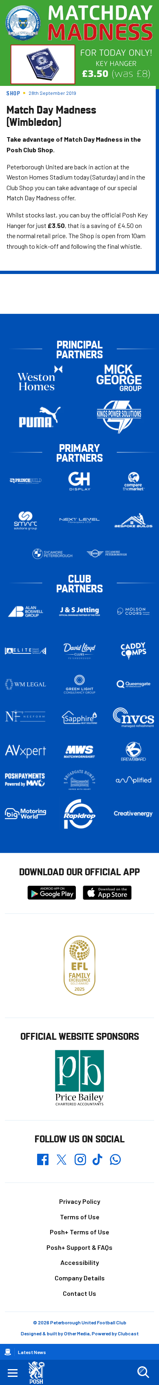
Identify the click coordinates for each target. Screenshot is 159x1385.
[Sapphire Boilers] (79, 717)
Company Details (80, 1278)
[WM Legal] (25, 684)
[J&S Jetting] (79, 611)
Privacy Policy (79, 1201)
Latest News (32, 1352)
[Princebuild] (25, 481)
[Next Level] (79, 521)
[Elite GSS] (25, 651)
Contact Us (79, 1293)
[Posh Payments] (25, 780)
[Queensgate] (133, 684)
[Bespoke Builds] (133, 521)
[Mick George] (119, 377)
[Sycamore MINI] (106, 553)
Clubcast (128, 1333)
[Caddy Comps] (133, 651)
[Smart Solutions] (25, 520)
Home (7, 1352)
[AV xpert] (25, 751)
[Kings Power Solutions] (119, 417)
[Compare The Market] (133, 481)
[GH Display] (79, 481)
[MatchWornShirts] (79, 752)
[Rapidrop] (79, 813)
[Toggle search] (143, 1372)
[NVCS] (133, 717)
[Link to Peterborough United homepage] (40, 1372)
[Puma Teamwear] (40, 417)
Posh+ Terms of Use (79, 1232)
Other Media (77, 1333)
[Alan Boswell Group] (25, 611)
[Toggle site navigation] (12, 1372)
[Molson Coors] (133, 611)
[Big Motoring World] (25, 813)
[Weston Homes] (40, 377)
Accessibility (79, 1262)
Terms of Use (79, 1217)
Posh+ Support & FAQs (79, 1247)
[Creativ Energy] (133, 814)
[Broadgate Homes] (79, 780)
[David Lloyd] (79, 651)
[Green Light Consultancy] (79, 684)
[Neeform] (25, 717)
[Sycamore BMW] (52, 553)
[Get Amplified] (133, 780)
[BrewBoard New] (133, 752)
